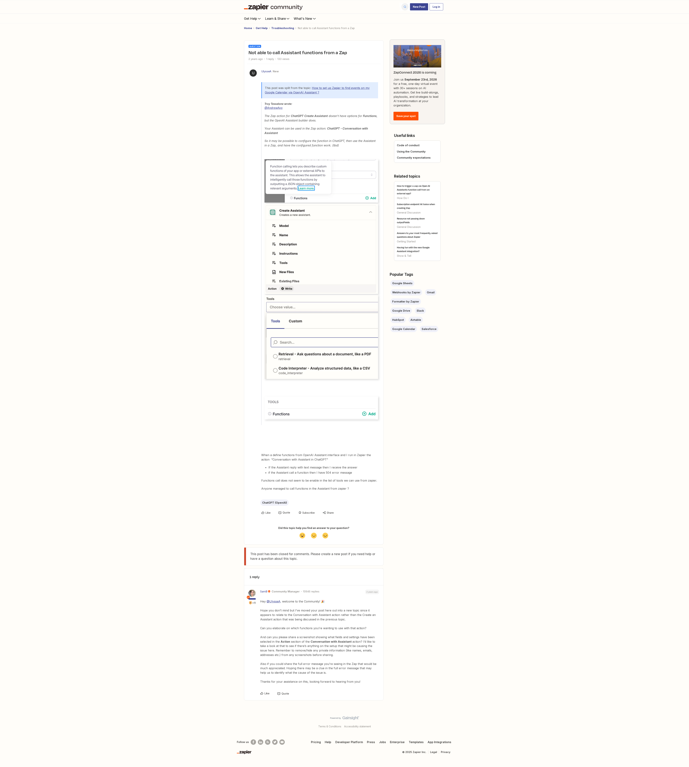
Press (371, 742)
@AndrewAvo (273, 108)
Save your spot (406, 116)
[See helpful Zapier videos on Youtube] (282, 742)
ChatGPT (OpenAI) (274, 502)
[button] (419, 6)
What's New (303, 18)
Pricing (316, 742)
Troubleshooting (282, 28)
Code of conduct (408, 145)
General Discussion (409, 212)
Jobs (382, 742)
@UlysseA (273, 601)
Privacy (445, 752)
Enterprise (397, 742)
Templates (416, 742)
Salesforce (429, 329)
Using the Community (411, 151)
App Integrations (439, 742)
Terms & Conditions (329, 726)
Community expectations (414, 157)
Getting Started (406, 241)
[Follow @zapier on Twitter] (275, 742)
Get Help (250, 18)
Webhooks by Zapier (406, 292)
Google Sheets (402, 283)
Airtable (415, 320)
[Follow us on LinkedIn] (260, 742)
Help (328, 742)
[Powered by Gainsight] (344, 719)
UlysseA (266, 71)
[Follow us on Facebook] (253, 742)
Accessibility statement (357, 726)
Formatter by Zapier (405, 301)
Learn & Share (275, 18)
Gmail (431, 292)
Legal (433, 752)
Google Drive (401, 310)
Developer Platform (349, 742)
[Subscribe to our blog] (267, 742)
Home (248, 28)
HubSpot (398, 320)
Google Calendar (403, 329)
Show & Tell (404, 255)
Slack (420, 310)
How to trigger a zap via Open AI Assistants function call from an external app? (413, 189)
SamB (263, 591)
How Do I (402, 198)
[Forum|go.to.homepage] (274, 6)
